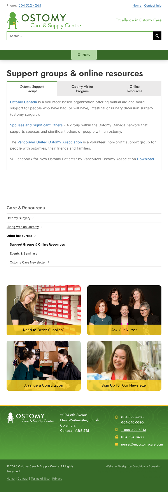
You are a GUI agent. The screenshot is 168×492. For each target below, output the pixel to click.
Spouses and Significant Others (36, 125)
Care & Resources (26, 207)
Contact (23, 478)
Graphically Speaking (147, 466)
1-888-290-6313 (133, 430)
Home (137, 5)
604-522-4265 (30, 5)
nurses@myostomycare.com (142, 444)
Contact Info (152, 5)
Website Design (117, 466)
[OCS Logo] (44, 14)
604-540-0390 (132, 422)
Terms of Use (40, 478)
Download (145, 159)
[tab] (32, 88)
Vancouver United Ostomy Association (50, 142)
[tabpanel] (84, 133)
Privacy (57, 478)
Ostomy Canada (23, 102)
